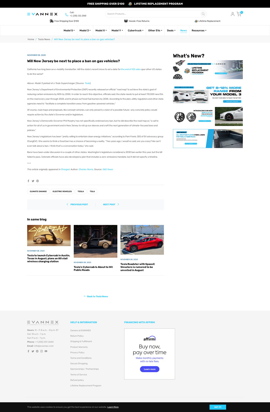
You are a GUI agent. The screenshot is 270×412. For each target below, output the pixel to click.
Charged (65, 169)
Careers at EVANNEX (80, 330)
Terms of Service (78, 374)
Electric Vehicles (62, 191)
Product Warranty (79, 347)
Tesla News (44, 39)
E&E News (108, 169)
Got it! (217, 407)
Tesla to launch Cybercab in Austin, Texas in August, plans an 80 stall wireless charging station (48, 258)
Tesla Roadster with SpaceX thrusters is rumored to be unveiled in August (137, 267)
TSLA (92, 191)
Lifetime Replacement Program (85, 385)
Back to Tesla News (97, 296)
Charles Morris (86, 169)
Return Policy (77, 336)
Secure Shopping (79, 363)
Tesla (87, 83)
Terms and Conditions (81, 358)
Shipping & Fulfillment (81, 341)
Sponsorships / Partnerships (84, 369)
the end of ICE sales (131, 69)
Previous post (79, 204)
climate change (38, 191)
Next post (109, 204)
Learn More (113, 407)
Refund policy (77, 380)
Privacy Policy (77, 352)
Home (31, 39)
